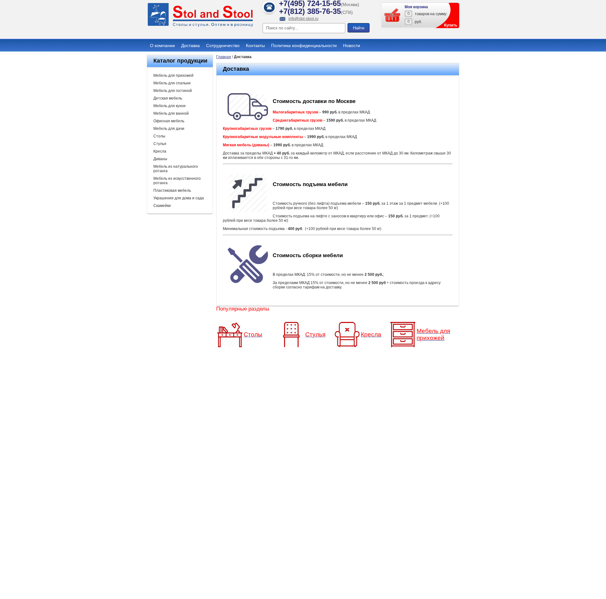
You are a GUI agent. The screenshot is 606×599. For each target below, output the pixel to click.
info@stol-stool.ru (303, 18)
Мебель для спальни (172, 83)
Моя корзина (416, 7)
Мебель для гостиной (172, 90)
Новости (351, 45)
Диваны (160, 159)
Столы (159, 136)
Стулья (159, 144)
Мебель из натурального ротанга (175, 168)
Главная (223, 57)
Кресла (159, 151)
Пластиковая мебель (172, 190)
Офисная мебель (168, 121)
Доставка (190, 45)
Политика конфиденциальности (304, 45)
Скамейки (162, 205)
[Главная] (200, 26)
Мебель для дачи (168, 128)
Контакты (255, 45)
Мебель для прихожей (173, 75)
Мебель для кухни (169, 106)
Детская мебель (167, 98)
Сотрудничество (223, 45)
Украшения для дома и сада (178, 198)
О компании (162, 45)
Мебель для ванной (171, 113)
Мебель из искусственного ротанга (177, 180)
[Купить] (392, 15)
